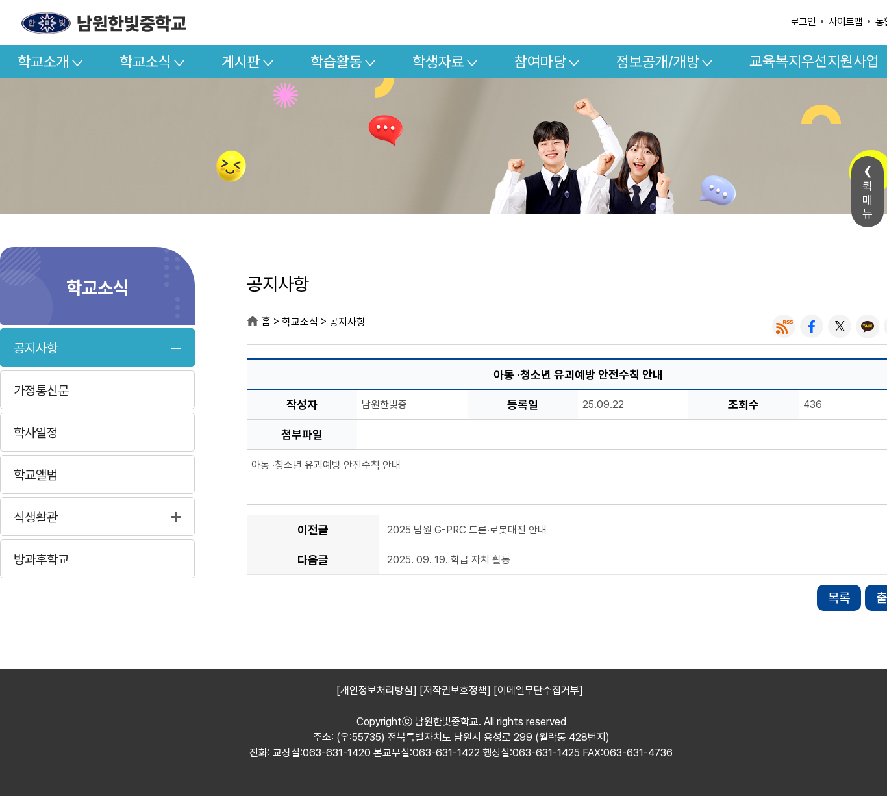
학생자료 (438, 62)
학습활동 (336, 62)
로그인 (803, 22)
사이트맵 (845, 22)
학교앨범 (36, 475)
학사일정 (36, 433)
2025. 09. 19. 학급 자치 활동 (448, 560)
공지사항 (36, 348)
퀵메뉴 (867, 199)
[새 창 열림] (783, 326)
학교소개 (43, 62)
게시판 (240, 62)
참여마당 (540, 62)
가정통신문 (41, 390)
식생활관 (36, 517)
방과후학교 (41, 559)
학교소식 (145, 62)
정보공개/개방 (657, 62)
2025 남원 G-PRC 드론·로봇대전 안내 (467, 530)
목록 (839, 598)
